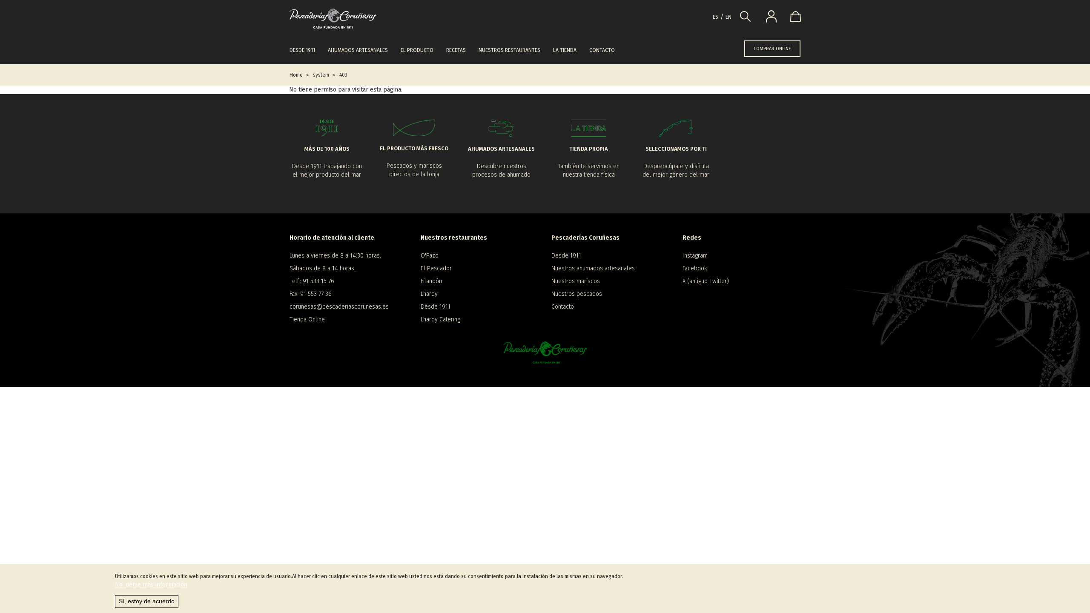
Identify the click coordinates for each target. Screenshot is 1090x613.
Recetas (456, 50)
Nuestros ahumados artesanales (593, 268)
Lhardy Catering (440, 319)
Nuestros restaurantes (509, 50)
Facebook (695, 268)
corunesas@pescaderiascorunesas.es (339, 306)
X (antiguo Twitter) (706, 281)
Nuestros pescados (576, 294)
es (715, 17)
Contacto (602, 50)
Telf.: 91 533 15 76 (312, 281)
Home (296, 75)
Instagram (695, 255)
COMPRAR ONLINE (772, 49)
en (728, 17)
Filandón (431, 281)
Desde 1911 (302, 50)
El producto (417, 50)
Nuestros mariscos (575, 281)
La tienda (565, 50)
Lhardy (429, 294)
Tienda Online (307, 319)
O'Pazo (430, 255)
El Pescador (436, 268)
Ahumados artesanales (358, 50)
